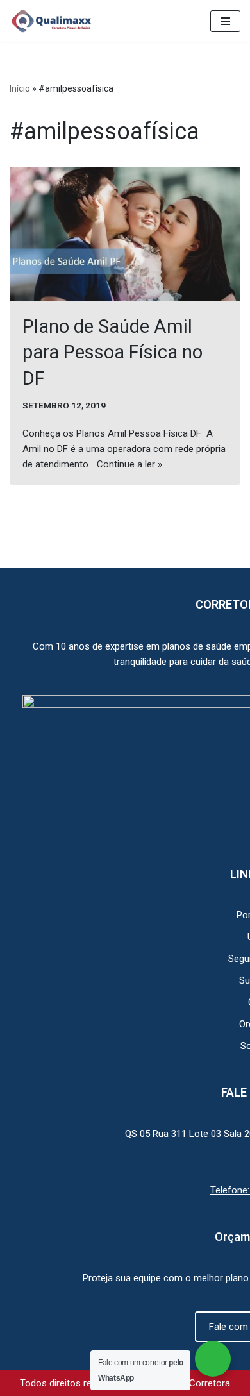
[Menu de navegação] (225, 21)
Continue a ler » (129, 464)
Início (20, 88)
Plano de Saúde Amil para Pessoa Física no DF (112, 352)
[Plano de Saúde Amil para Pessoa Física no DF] (125, 234)
